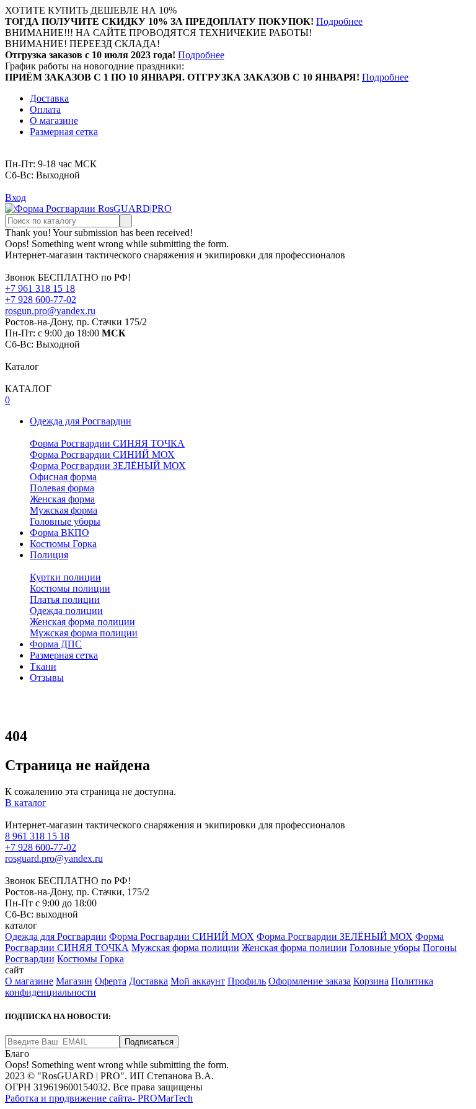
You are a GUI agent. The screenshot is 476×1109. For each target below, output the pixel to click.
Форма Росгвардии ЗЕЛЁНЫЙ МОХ (108, 465)
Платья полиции (65, 599)
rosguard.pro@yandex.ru (54, 858)
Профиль (246, 981)
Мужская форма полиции (84, 633)
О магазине (54, 120)
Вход (15, 197)
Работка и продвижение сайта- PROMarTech (99, 1098)
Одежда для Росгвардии (56, 936)
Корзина (371, 981)
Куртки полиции (65, 577)
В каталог (25, 802)
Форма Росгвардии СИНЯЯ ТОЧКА (107, 443)
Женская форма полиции (82, 621)
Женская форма (62, 499)
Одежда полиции (66, 610)
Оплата (45, 109)
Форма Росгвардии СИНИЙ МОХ (102, 454)
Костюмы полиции (70, 588)
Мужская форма (63, 510)
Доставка (49, 98)
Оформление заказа (309, 981)
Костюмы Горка (90, 958)
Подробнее (339, 21)
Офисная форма (63, 476)
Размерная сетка (64, 131)
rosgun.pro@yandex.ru (50, 310)
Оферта (110, 981)
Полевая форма (62, 488)
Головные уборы (65, 521)
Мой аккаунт (197, 981)
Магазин (74, 981)
